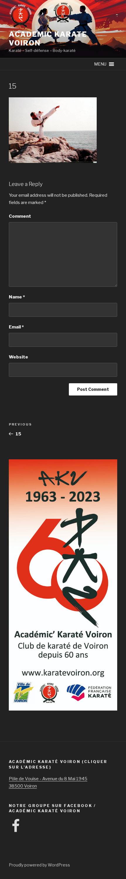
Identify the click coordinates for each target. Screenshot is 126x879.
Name (17, 297)
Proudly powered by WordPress (39, 864)
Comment (20, 216)
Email (16, 327)
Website (18, 357)
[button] (100, 64)
